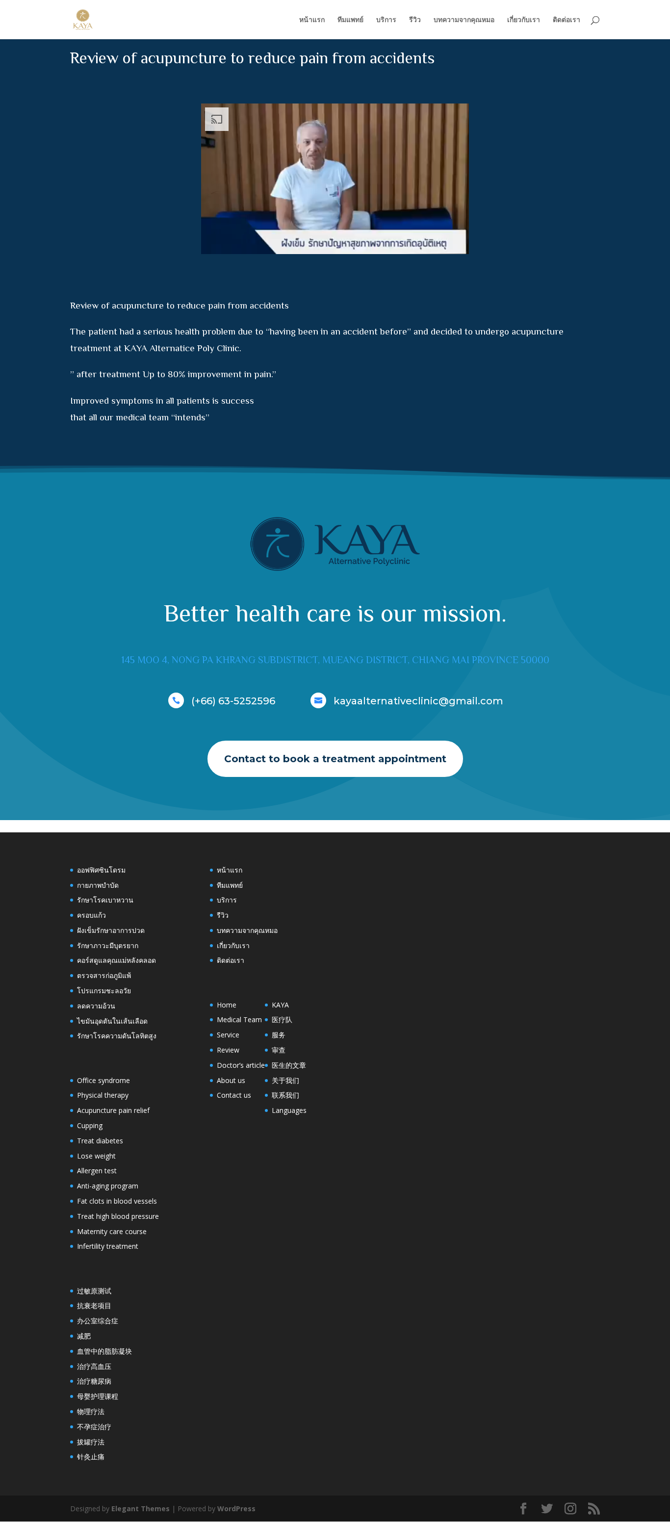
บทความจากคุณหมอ (464, 20)
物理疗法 (90, 1411)
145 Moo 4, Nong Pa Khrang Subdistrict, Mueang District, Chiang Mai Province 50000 (335, 659)
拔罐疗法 (90, 1441)
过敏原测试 (94, 1290)
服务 (278, 1034)
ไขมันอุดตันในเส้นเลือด (112, 1021)
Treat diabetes (100, 1140)
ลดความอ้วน (96, 1005)
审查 (278, 1050)
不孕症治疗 (94, 1426)
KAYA (280, 1004)
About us (231, 1080)
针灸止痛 (90, 1456)
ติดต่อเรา (566, 20)
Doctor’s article (241, 1065)
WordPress (236, 1508)
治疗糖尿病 (94, 1381)
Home (226, 1004)
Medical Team (239, 1019)
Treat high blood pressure (118, 1216)
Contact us (234, 1095)
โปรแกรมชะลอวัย (104, 990)
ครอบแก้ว (91, 915)
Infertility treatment (107, 1246)
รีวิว (415, 20)
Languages (289, 1110)
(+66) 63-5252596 (233, 701)
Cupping (90, 1125)
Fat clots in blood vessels (117, 1201)
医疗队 (282, 1019)
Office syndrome (103, 1080)
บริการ (386, 20)
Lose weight (96, 1156)
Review (228, 1050)
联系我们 (285, 1095)
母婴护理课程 (97, 1396)
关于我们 (285, 1080)
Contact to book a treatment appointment (335, 759)
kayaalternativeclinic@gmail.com (418, 701)
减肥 (84, 1336)
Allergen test (97, 1170)
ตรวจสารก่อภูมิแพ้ (104, 975)
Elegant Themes (140, 1508)
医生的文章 (289, 1065)
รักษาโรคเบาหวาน (105, 899)
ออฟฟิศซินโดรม (101, 870)
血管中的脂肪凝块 (104, 1351)
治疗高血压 (94, 1366)
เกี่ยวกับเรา (523, 20)
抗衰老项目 (94, 1305)
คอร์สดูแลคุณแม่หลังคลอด (116, 960)
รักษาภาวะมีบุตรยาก (107, 945)
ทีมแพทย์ (350, 20)
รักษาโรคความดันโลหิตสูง (116, 1035)
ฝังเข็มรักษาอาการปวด (111, 930)
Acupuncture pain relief (113, 1110)
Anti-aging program (107, 1185)
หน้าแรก (312, 20)
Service (228, 1034)
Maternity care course (112, 1231)
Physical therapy (103, 1095)
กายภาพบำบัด (98, 885)
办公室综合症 (97, 1320)
